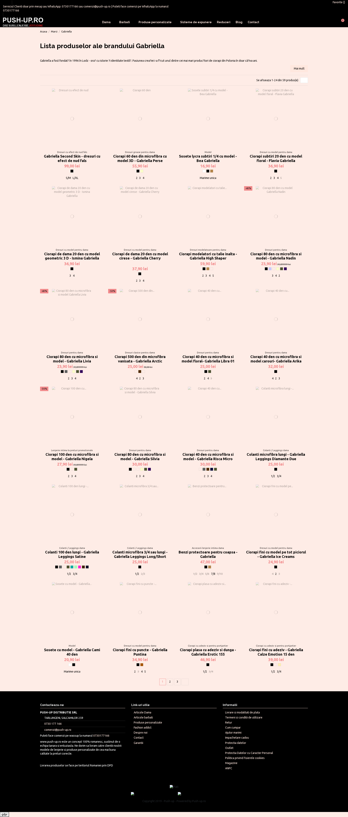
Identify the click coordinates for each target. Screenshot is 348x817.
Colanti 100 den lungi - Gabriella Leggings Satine (72, 554)
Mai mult (299, 68)
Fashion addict (142, 727)
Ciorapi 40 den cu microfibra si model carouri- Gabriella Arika (275, 359)
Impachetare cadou (237, 737)
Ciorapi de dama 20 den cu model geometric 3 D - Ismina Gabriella (72, 256)
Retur (228, 722)
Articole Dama (142, 712)
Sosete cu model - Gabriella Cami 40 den (72, 652)
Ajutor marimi (233, 732)
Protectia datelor (235, 742)
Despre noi (140, 732)
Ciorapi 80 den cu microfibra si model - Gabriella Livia (72, 359)
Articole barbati (143, 717)
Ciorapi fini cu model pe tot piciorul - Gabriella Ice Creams (276, 554)
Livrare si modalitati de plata (242, 712)
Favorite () (338, 2)
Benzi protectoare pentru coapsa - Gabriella (208, 554)
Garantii (138, 742)
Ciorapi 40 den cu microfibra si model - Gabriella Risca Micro (208, 456)
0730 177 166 (53, 723)
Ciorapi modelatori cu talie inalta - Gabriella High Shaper (208, 256)
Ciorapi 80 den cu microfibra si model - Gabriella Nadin (275, 256)
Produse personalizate (148, 722)
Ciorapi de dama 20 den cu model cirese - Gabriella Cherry (140, 256)
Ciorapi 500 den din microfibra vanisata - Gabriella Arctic (140, 359)
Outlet (229, 748)
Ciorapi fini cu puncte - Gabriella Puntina (140, 652)
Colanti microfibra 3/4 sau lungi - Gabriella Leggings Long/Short (140, 554)
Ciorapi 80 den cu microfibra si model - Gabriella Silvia (140, 456)
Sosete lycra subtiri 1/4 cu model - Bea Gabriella (208, 158)
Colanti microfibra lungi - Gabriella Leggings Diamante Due (276, 456)
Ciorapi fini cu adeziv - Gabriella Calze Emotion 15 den (276, 652)
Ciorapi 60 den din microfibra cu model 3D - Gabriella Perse (140, 158)
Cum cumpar (233, 727)
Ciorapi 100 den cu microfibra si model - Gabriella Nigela (72, 456)
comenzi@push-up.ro (97, 6)
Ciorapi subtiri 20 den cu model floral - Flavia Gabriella (276, 158)
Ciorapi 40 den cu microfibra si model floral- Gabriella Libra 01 (208, 359)
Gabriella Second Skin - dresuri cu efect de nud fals (72, 158)
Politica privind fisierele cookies (245, 758)
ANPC (228, 768)
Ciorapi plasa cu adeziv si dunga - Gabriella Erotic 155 (208, 652)
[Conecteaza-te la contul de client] (331, 22)
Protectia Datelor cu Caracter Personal (249, 753)
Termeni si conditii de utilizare (243, 717)
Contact (139, 737)
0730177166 (70, 6)
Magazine (231, 763)
